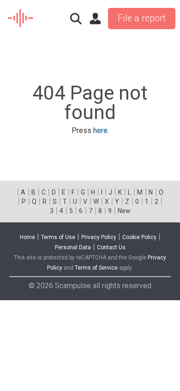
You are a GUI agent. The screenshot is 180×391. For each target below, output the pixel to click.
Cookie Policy (139, 237)
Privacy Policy (98, 237)
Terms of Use (58, 237)
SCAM (21, 18)
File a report (142, 18)
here (100, 130)
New (124, 210)
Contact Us (111, 247)
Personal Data (73, 247)
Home (27, 237)
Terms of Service (96, 268)
